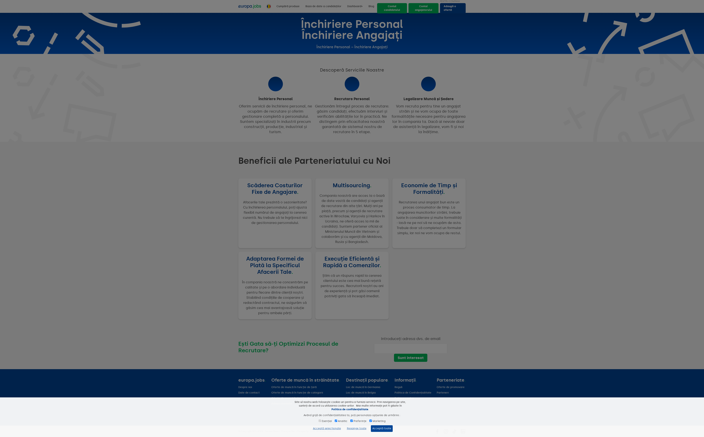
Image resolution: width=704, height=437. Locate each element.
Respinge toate (356, 428)
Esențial (327, 421)
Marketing (379, 421)
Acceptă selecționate (327, 428)
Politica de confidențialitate (349, 409)
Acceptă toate (381, 428)
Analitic (342, 421)
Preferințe (359, 421)
